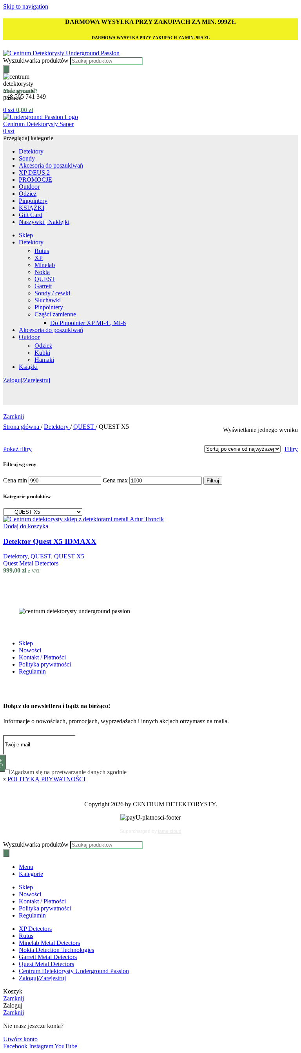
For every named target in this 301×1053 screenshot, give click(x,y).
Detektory (57, 426)
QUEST (44, 279)
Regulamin (32, 671)
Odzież (43, 345)
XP (38, 258)
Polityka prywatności (45, 664)
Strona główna (22, 426)
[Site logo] (61, 53)
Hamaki (44, 359)
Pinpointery (48, 307)
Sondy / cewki (52, 293)
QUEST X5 (69, 556)
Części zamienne (55, 314)
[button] (25, 526)
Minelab (44, 265)
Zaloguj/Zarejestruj (42, 978)
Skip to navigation (25, 6)
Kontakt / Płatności (42, 657)
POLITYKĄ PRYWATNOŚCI (46, 779)
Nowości (30, 650)
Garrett (43, 286)
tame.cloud (169, 831)
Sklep (26, 643)
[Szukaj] (6, 69)
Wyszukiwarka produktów (36, 60)
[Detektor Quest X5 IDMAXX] (83, 519)
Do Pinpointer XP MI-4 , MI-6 (88, 323)
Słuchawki (47, 300)
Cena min (15, 480)
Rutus (41, 250)
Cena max (115, 480)
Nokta (42, 272)
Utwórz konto (20, 1039)
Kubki (42, 352)
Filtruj (213, 481)
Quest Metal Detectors (30, 563)
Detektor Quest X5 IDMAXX (49, 541)
